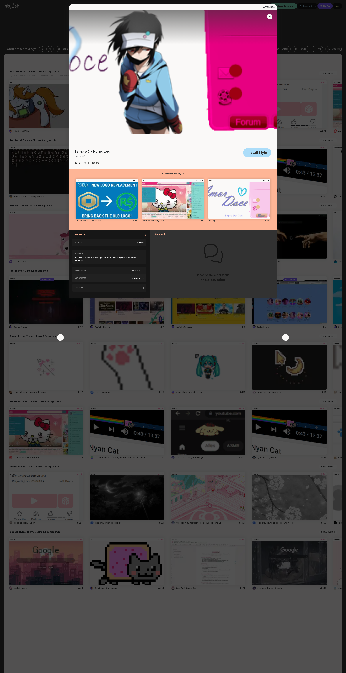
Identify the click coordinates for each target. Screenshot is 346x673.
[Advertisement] (11, 336)
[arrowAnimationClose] (60, 337)
